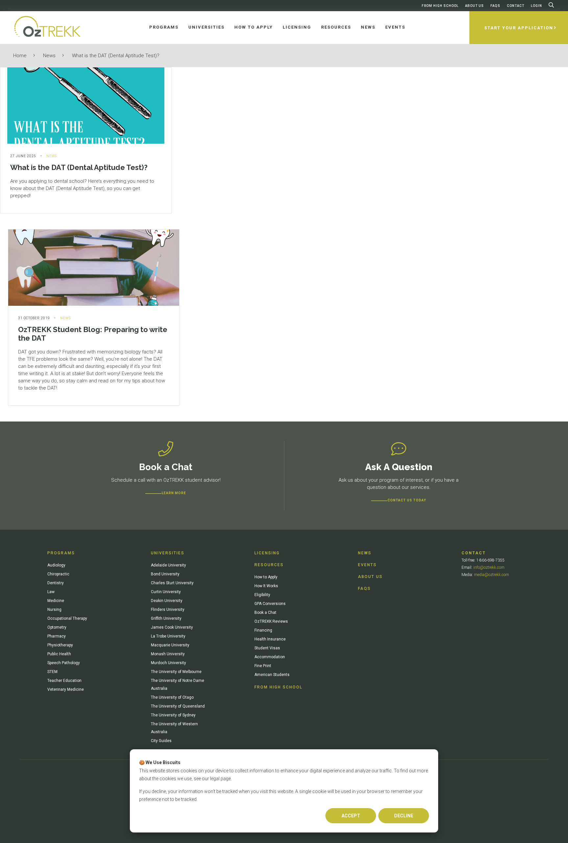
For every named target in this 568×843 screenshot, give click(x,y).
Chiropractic (58, 574)
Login (536, 6)
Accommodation (269, 657)
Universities (167, 553)
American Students (272, 674)
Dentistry (55, 583)
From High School (440, 6)
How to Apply (265, 577)
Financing (263, 630)
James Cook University (172, 627)
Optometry (56, 627)
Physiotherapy (60, 645)
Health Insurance (270, 639)
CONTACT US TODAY (407, 500)
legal (215, 778)
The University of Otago (172, 697)
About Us (474, 6)
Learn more (174, 493)
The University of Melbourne (176, 671)
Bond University (165, 574)
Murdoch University (168, 663)
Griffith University (166, 618)
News (49, 56)
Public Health (59, 654)
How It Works (266, 586)
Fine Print (262, 665)
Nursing (54, 609)
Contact (515, 6)
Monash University (168, 654)
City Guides (161, 740)
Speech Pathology (63, 663)
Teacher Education (64, 680)
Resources (269, 565)
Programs (61, 553)
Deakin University (166, 600)
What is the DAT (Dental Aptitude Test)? (115, 56)
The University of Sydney (173, 715)
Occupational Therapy (67, 618)
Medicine (55, 600)
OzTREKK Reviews (271, 621)
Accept (351, 815)
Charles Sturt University (172, 583)
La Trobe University (168, 636)
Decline (403, 815)
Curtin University (166, 592)
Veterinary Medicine (65, 689)
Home (20, 56)
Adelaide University (168, 565)
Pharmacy (56, 636)
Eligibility (262, 594)
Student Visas (267, 648)
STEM (52, 671)
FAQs (495, 6)
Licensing (267, 553)
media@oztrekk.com (491, 574)
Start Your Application (518, 27)
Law (51, 592)
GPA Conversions (270, 603)
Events (367, 565)
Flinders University (167, 609)
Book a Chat (265, 612)
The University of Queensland (178, 706)
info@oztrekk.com (489, 567)
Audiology (56, 565)
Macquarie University (170, 645)
